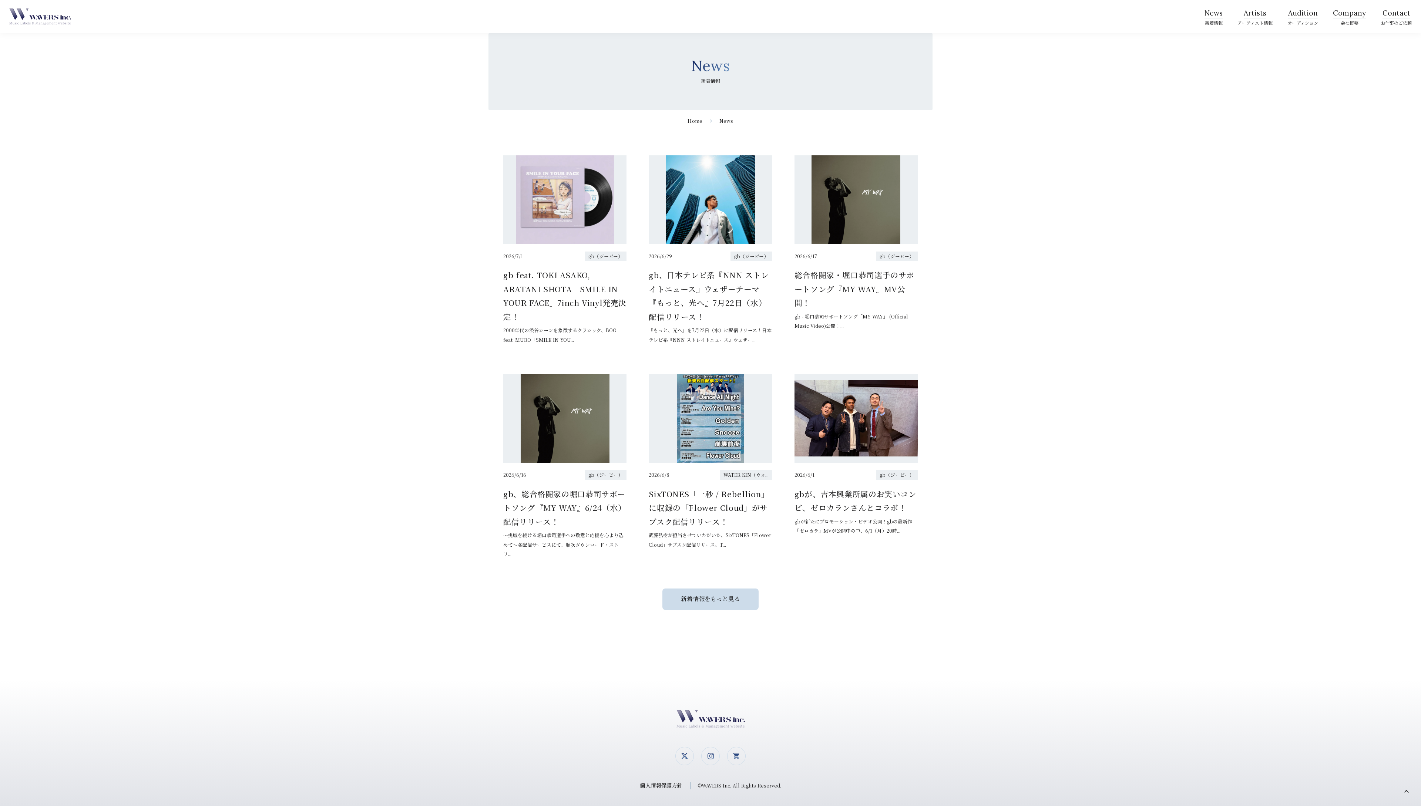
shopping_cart (736, 756)
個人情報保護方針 (661, 785)
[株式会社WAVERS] (42, 17)
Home (695, 120)
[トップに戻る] (1406, 791)
